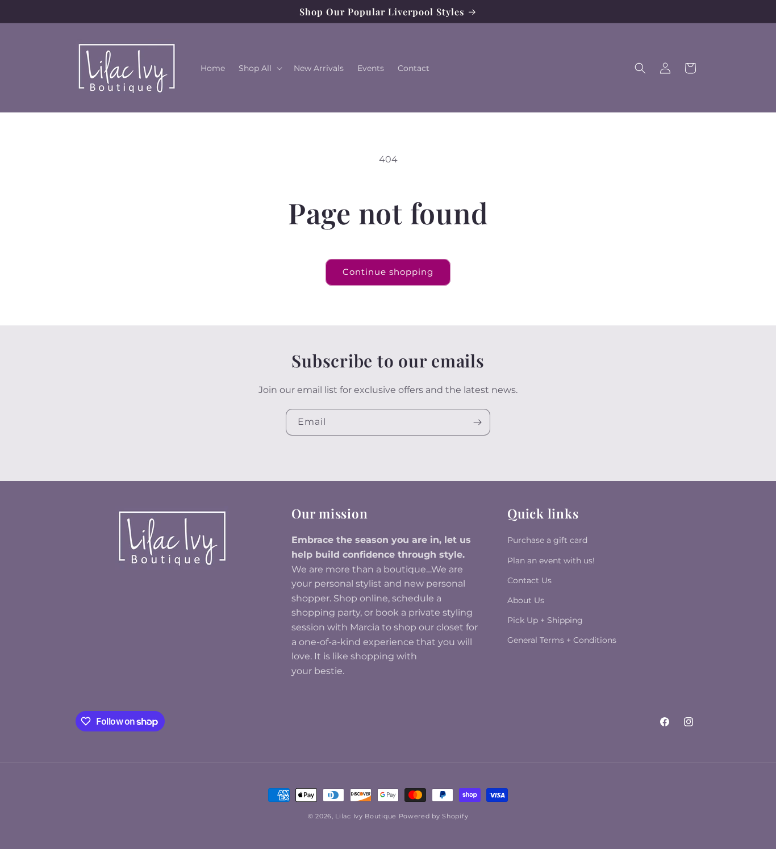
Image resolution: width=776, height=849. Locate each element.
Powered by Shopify (434, 816)
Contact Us (529, 580)
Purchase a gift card (547, 540)
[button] (259, 68)
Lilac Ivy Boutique (366, 816)
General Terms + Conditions (561, 640)
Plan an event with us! (551, 560)
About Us (525, 600)
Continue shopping (388, 271)
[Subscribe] (477, 422)
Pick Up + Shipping (545, 620)
